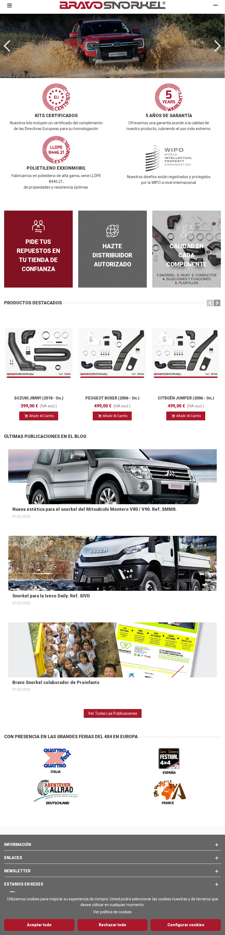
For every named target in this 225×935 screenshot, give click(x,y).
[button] (210, 303)
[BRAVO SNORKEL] (112, 5)
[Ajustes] (215, 5)
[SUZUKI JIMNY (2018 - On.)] (38, 353)
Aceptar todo (39, 925)
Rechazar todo (112, 925)
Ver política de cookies (112, 912)
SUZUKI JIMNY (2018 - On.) (38, 398)
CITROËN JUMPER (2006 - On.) (186, 398)
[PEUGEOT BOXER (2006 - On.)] (112, 353)
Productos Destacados (33, 302)
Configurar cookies (185, 925)
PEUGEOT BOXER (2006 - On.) (112, 398)
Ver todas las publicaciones (112, 713)
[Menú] (9, 5)
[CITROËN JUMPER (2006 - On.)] (185, 353)
